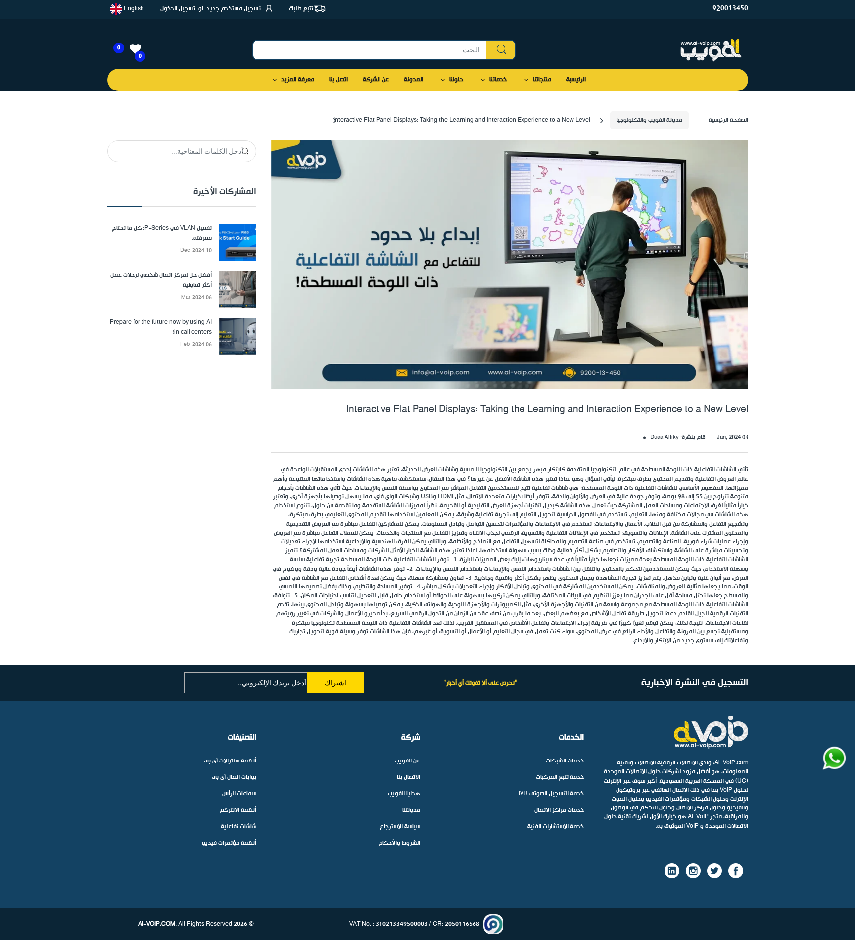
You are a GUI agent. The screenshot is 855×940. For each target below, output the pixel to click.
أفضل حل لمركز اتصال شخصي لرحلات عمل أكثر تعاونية (161, 280)
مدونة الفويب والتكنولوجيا (649, 120)
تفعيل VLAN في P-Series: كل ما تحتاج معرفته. (162, 233)
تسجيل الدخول (177, 8)
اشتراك (335, 683)
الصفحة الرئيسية (728, 120)
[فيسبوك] (735, 871)
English (133, 8)
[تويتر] (714, 871)
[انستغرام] (693, 871)
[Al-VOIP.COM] (711, 50)
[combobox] (384, 50)
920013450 (730, 8)
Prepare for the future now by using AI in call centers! (161, 327)
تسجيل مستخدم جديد (233, 8)
